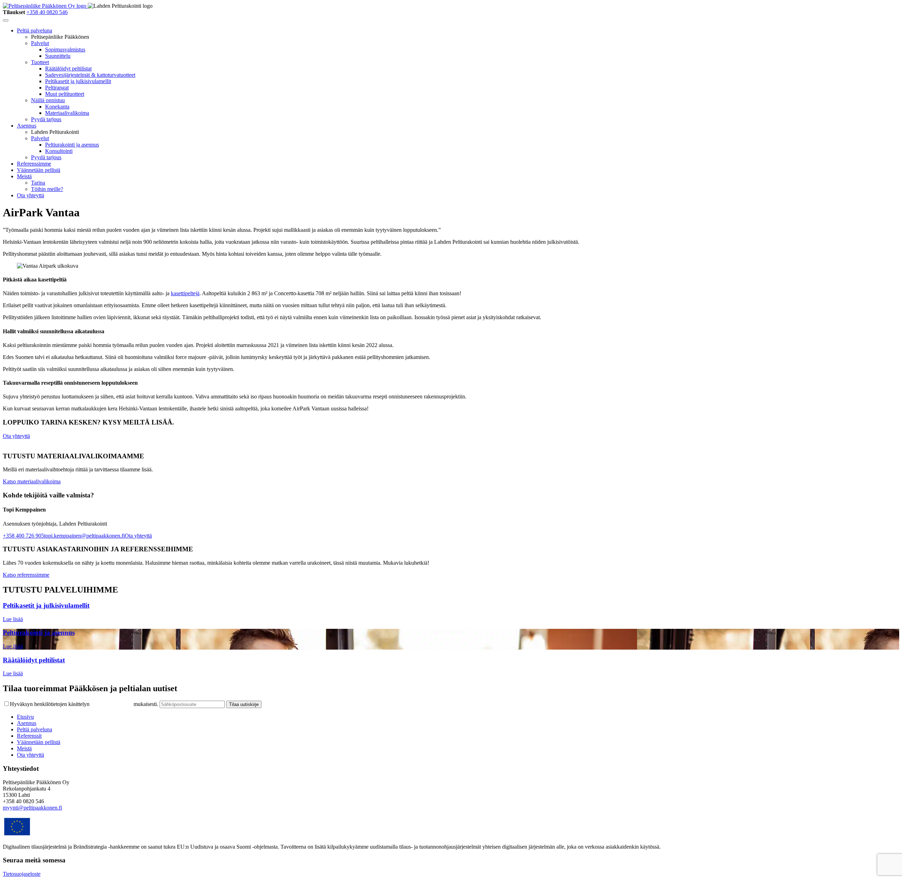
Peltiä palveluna (34, 30)
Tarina (38, 183)
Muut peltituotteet (64, 94)
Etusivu (25, 717)
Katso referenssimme (26, 575)
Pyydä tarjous (46, 119)
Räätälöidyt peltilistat (68, 69)
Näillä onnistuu (48, 100)
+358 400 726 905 (23, 536)
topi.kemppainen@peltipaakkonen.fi (84, 536)
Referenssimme (34, 164)
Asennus (26, 126)
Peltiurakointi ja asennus (72, 145)
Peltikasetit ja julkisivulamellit (78, 81)
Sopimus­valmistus (65, 49)
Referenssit (29, 736)
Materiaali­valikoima (67, 113)
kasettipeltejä (185, 293)
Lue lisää (13, 619)
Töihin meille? (47, 189)
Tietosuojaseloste (22, 874)
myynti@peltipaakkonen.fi (32, 808)
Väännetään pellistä (38, 170)
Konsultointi (59, 151)
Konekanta (57, 107)
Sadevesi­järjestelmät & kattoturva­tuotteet (90, 75)
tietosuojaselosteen (111, 704)
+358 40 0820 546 (47, 12)
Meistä (24, 176)
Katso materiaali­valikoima (32, 481)
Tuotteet (40, 62)
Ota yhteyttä (30, 195)
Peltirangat (57, 88)
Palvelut (40, 43)
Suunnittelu (57, 56)
